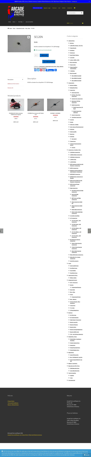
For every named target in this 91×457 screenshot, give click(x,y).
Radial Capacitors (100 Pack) (77, 112)
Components (42, 66)
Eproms (71, 285)
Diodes (71, 122)
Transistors (43, 68)
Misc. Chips (27, 28)
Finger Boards (73, 48)
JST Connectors (73, 218)
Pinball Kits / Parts (72, 336)
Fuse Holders (73, 270)
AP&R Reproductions (74, 368)
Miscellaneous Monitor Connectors (75, 240)
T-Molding (72, 71)
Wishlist (63, 8)
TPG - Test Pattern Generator (76, 334)
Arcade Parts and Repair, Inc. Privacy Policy (18, 435)
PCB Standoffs (73, 131)
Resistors (72, 134)
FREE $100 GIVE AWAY (37, 8)
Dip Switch (74, 139)
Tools (71, 378)
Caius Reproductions (74, 370)
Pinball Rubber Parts (74, 350)
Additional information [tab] (13, 83)
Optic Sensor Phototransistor (76, 127)
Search (82, 12)
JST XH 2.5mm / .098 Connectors (76, 236)
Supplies (72, 375)
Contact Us (69, 8)
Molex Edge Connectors (77, 209)
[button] (28, 37)
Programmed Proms (76, 297)
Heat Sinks (72, 289)
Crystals (72, 119)
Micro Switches (73, 62)
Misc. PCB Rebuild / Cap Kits (76, 357)
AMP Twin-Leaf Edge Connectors (76, 198)
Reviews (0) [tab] (10, 88)
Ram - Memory (73, 299)
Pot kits (73, 147)
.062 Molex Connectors (75, 152)
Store (14, 21)
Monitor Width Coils (74, 332)
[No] (89, 455)
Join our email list (29, 21)
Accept (75, 454)
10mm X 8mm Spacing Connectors (76, 244)
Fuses (69, 263)
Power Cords (73, 64)
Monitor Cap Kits (73, 322)
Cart (59, 8)
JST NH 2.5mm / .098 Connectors (76, 225)
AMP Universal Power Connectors (74, 185)
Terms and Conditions (13, 403)
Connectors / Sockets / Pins (74, 150)
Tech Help (20, 21)
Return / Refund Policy (13, 404)
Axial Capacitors (75, 92)
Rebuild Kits (71, 352)
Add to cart (44, 55)
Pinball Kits (72, 345)
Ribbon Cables (73, 277)
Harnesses (72, 52)
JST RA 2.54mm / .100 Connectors (76, 229)
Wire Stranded (73, 73)
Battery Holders (73, 85)
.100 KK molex (73, 159)
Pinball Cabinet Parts (74, 343)
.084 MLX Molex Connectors (76, 154)
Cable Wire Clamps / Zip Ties (76, 45)
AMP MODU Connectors (75, 174)
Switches (72, 136)
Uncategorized (71, 380)
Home (9, 21)
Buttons (72, 43)
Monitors (39, 68)
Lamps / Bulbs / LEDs (74, 60)
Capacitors (72, 90)
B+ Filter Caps (73, 315)
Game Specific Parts (72, 275)
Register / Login (47, 8)
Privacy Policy (11, 401)
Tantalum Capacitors (76, 117)
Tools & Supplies (72, 373)
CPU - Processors (74, 282)
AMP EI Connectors (74, 168)
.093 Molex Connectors (75, 157)
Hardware (72, 50)
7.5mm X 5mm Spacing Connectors (77, 248)
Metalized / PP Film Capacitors (76, 102)
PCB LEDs (72, 129)
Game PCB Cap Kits (74, 355)
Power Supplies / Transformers (73, 68)
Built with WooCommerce (35, 435)
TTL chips (72, 308)
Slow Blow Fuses (73, 273)
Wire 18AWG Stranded (76, 75)
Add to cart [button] (15, 122)
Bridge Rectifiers (73, 87)
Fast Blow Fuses (73, 268)
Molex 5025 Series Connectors (76, 254)
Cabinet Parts (71, 40)
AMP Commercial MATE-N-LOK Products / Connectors (76, 165)
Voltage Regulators (74, 310)
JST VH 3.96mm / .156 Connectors (76, 232)
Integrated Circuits (20, 28)
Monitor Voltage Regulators (76, 329)
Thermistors (73, 141)
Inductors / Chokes (74, 124)
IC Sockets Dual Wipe (74, 215)
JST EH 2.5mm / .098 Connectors (76, 221)
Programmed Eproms (76, 287)
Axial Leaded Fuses (74, 265)
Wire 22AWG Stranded (76, 80)
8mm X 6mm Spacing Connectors (76, 251)
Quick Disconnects (74, 261)
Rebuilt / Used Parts (72, 363)
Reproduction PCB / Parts (74, 366)
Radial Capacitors (76, 105)
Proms (71, 294)
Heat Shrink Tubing (74, 55)
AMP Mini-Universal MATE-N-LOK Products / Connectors (76, 171)
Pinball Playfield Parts (75, 347)
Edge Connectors (74, 188)
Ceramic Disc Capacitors (77, 98)
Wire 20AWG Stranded (76, 78)
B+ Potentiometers (74, 317)
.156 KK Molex (73, 162)
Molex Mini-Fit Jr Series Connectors (75, 258)
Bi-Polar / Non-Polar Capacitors (76, 95)
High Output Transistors (75, 320)
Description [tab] (10, 79)
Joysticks (72, 57)
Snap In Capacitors (76, 115)
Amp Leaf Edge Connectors (75, 195)
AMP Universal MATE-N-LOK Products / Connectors (76, 181)
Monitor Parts (73, 327)
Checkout (54, 8)
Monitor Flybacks (74, 324)
